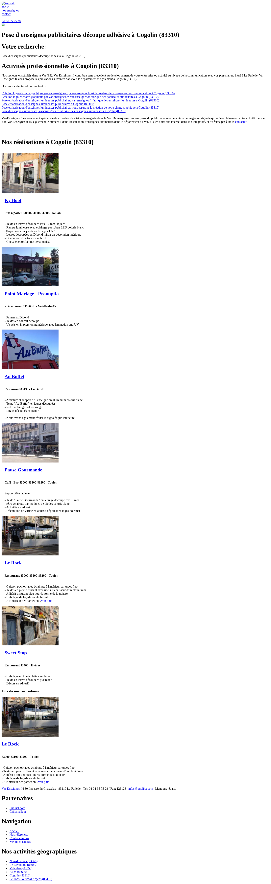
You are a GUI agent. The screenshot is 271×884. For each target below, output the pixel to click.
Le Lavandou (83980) (23, 864)
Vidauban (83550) (21, 868)
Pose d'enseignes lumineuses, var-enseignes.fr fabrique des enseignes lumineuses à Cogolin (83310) (64, 111)
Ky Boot (13, 200)
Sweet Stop (16, 652)
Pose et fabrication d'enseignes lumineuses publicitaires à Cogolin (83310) (48, 104)
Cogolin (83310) (20, 875)
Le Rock (13, 562)
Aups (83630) (18, 871)
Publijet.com (17, 808)
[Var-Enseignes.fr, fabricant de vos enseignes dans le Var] (8, 3)
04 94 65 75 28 (11, 21)
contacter (240, 121)
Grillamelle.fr (18, 811)
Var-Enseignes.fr (12, 788)
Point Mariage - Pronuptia (32, 293)
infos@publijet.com (140, 788)
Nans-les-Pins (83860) (23, 861)
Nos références (19, 834)
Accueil (14, 831)
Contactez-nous (19, 838)
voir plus (46, 600)
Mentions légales (20, 841)
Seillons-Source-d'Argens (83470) (31, 879)
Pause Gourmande (23, 469)
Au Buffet (14, 376)
